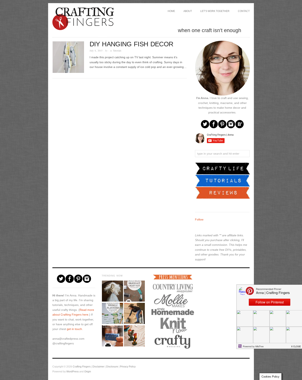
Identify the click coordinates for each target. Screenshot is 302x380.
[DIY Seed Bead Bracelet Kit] (134, 291)
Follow (199, 219)
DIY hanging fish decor (131, 44)
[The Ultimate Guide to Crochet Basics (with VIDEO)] (112, 336)
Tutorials (117, 50)
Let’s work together (214, 11)
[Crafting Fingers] (83, 18)
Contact (244, 11)
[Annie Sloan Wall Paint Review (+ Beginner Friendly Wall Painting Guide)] (134, 313)
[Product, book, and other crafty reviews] (222, 192)
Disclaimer (98, 366)
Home (171, 11)
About (187, 11)
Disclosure (112, 366)
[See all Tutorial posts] (222, 180)
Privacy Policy (128, 366)
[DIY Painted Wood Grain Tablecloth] (134, 336)
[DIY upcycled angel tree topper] (112, 291)
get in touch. (75, 329)
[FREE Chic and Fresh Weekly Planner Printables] (112, 313)
